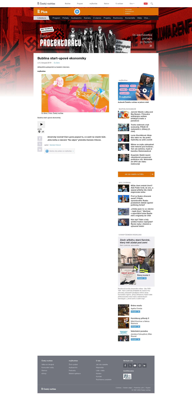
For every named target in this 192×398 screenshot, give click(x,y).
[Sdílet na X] (40, 144)
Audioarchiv (129, 11)
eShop (44, 373)
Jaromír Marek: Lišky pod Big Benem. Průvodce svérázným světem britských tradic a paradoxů (142, 116)
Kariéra (98, 373)
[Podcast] (39, 131)
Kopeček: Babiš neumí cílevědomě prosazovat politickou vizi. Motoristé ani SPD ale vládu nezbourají (141, 159)
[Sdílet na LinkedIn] (40, 149)
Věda (139, 18)
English (148, 387)
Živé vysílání (123, 93)
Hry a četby (123, 86)
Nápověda (100, 367)
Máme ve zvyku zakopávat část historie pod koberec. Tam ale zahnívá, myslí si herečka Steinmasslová (142, 147)
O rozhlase (119, 3)
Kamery (127, 13)
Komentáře (130, 18)
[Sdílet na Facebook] (40, 138)
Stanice (106, 3)
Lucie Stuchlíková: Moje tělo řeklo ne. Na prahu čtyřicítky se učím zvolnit (141, 137)
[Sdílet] (43, 131)
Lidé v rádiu (100, 370)
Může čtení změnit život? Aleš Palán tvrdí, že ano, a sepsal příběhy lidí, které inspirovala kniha (142, 188)
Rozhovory (118, 18)
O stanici (97, 18)
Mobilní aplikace (75, 373)
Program (80, 3)
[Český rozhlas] (46, 3)
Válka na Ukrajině (48, 364)
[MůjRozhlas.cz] (42, 71)
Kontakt (99, 376)
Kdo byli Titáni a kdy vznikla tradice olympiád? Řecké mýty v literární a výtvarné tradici (142, 223)
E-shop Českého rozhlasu (130, 235)
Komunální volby (48, 367)
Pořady (65, 18)
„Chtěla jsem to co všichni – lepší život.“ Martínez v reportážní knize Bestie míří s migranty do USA (142, 212)
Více (147, 18)
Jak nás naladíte (102, 364)
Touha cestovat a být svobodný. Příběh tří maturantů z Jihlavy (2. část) (140, 128)
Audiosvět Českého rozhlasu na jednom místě (133, 102)
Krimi (132, 86)
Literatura (42, 18)
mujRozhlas (93, 3)
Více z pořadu (125, 183)
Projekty (107, 18)
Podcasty (72, 370)
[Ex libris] (96, 36)
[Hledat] (151, 3)
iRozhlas (67, 3)
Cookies (118, 387)
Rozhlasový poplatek (103, 379)
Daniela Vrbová (55, 145)
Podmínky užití (139, 387)
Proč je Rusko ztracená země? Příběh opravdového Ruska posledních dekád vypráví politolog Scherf (142, 200)
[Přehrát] (41, 124)
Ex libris (57, 63)
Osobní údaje (127, 387)
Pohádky (122, 89)
